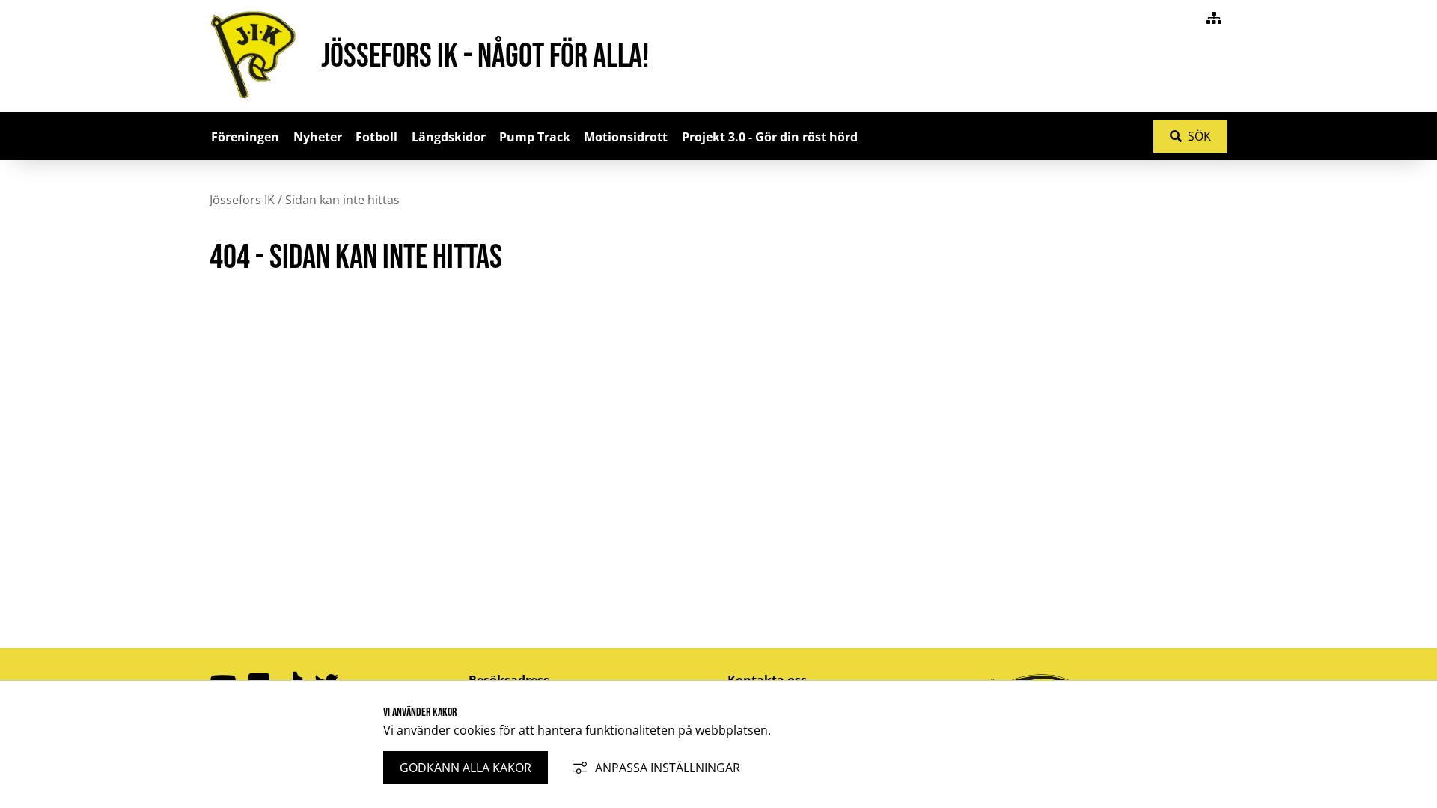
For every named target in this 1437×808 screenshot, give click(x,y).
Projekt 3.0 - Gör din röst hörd (770, 137)
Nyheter (317, 137)
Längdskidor (449, 137)
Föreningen (245, 137)
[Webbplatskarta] (1213, 18)
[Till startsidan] (253, 102)
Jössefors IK (242, 200)
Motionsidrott (626, 137)
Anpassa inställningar (667, 767)
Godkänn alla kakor (465, 767)
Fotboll (376, 137)
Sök (1199, 136)
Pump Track (534, 137)
